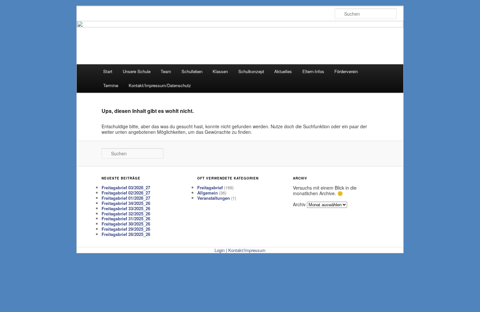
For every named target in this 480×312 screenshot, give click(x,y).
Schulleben (192, 71)
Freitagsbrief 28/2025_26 (126, 234)
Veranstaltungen (213, 198)
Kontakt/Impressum (246, 250)
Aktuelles (283, 71)
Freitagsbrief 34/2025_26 (126, 203)
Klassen (220, 71)
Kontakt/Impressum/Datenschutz (160, 85)
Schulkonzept (251, 71)
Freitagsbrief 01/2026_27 (126, 198)
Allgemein (207, 193)
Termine (110, 85)
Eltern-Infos (313, 71)
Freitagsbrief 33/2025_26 (126, 208)
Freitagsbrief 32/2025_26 (126, 214)
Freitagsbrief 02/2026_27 (126, 193)
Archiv (299, 204)
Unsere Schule (137, 71)
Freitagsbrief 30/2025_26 (126, 224)
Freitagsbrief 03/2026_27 (126, 187)
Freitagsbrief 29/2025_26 (126, 229)
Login (220, 250)
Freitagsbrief (210, 187)
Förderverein (346, 71)
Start (107, 71)
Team (166, 71)
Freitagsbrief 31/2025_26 (126, 218)
